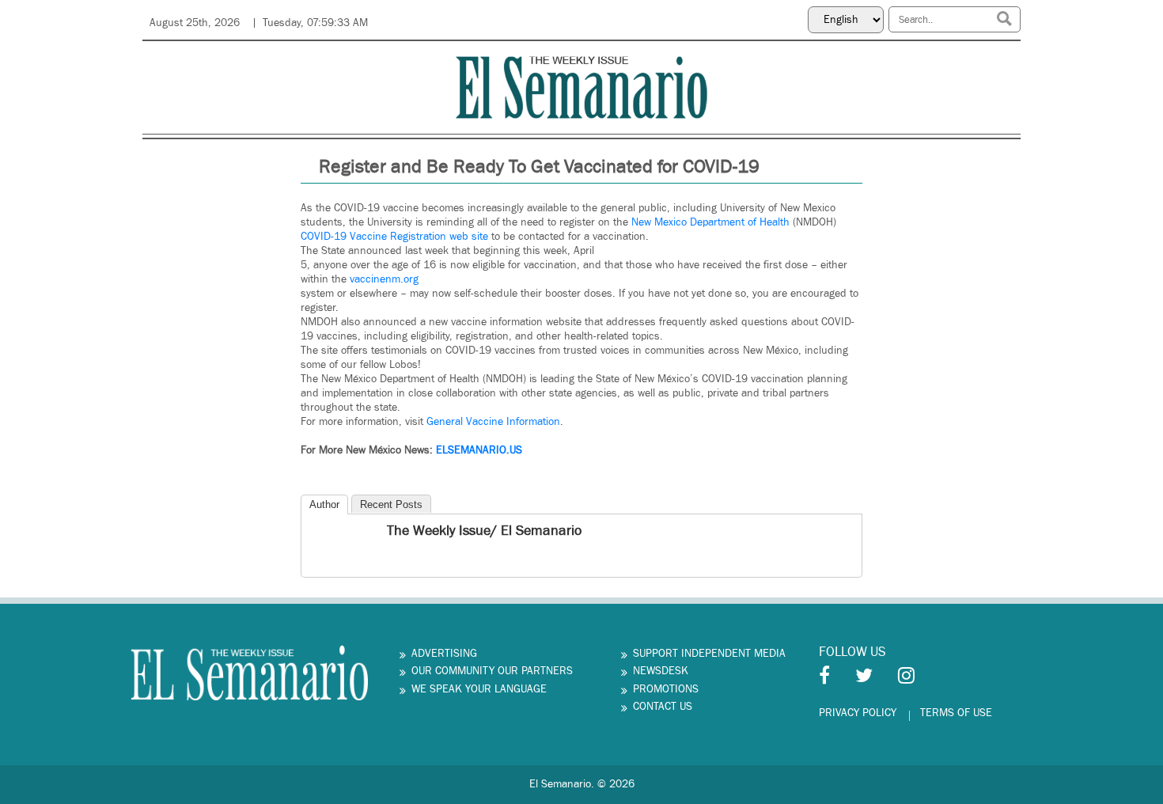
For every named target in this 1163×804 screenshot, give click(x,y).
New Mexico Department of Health (710, 222)
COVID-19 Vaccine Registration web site (394, 236)
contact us (662, 707)
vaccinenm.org (384, 279)
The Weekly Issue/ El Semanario (484, 530)
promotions (666, 689)
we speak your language (479, 689)
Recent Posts (391, 504)
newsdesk (660, 671)
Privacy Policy (857, 713)
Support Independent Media (709, 654)
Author (324, 504)
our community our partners (492, 671)
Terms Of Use (956, 713)
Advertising (444, 654)
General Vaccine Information (493, 422)
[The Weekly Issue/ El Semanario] (315, 532)
